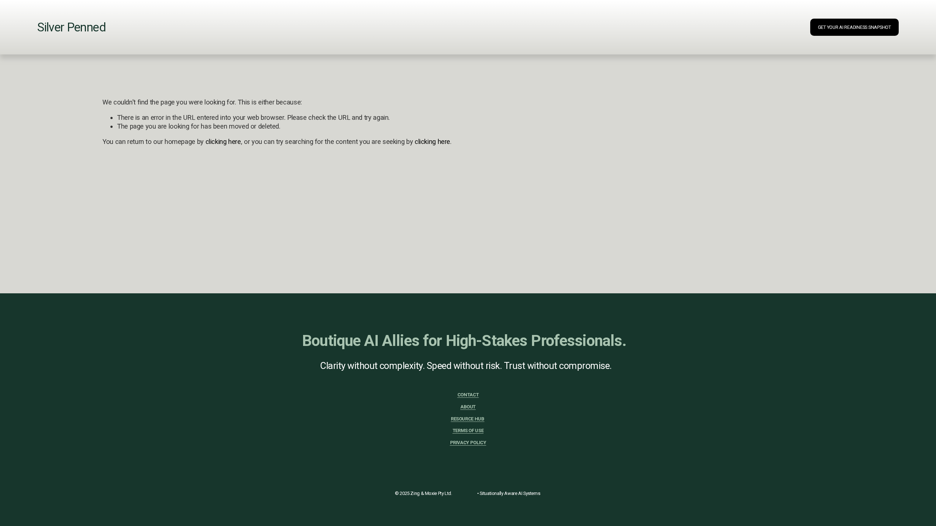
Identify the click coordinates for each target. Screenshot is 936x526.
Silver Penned (71, 27)
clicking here (223, 141)
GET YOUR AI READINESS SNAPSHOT (854, 27)
